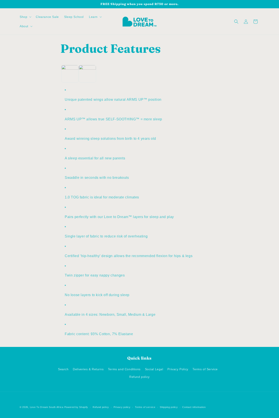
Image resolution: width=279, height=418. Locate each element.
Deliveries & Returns (88, 369)
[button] (25, 16)
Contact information (194, 407)
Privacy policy (122, 407)
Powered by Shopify (76, 407)
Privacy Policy (177, 369)
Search (63, 369)
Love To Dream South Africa (46, 407)
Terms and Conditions (124, 369)
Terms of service (145, 407)
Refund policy (139, 376)
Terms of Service (205, 369)
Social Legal (154, 369)
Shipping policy (169, 407)
